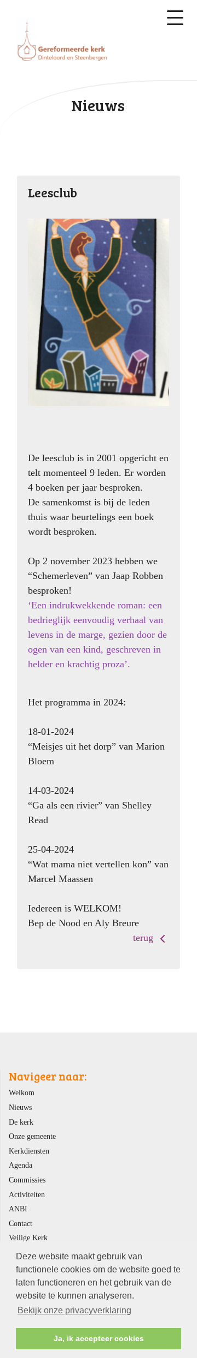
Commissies (27, 1179)
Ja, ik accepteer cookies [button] (99, 1338)
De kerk (21, 1122)
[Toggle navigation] (175, 17)
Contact (20, 1223)
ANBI (18, 1208)
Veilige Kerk (28, 1237)
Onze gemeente (32, 1136)
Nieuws (20, 1107)
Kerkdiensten (29, 1150)
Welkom (21, 1092)
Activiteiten (27, 1194)
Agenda (20, 1165)
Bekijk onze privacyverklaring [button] (74, 1310)
